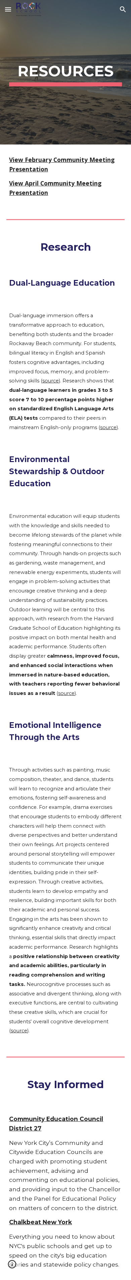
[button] (8, 9)
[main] (65, 72)
